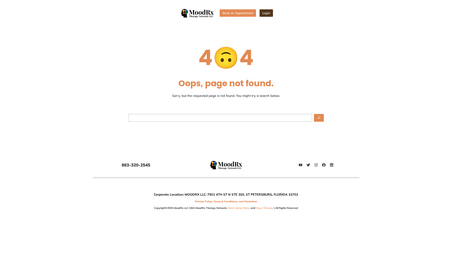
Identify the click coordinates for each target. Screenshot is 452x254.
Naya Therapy (264, 208)
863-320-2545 (136, 165)
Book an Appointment (237, 13)
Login (266, 13)
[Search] (319, 118)
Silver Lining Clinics (238, 208)
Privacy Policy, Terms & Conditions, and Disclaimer (226, 201)
